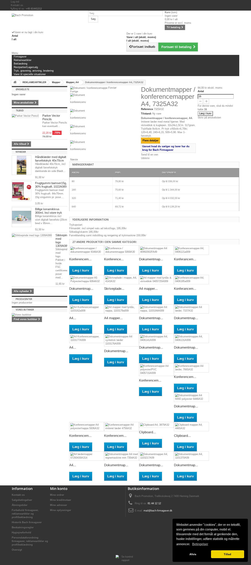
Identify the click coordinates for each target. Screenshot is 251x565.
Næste (74, 159)
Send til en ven (149, 154)
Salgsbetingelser (22, 500)
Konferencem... (80, 259)
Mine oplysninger (60, 510)
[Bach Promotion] (49, 22)
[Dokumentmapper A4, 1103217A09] (156, 456)
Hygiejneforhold (21, 532)
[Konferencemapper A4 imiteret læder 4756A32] (121, 426)
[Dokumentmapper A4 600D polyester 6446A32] (191, 397)
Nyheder (21, 152)
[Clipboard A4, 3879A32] (156, 425)
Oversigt (17, 549)
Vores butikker (25, 309)
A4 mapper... (148, 289)
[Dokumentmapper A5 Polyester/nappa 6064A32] (86, 279)
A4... (72, 318)
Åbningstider (19, 505)
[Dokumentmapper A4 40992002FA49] (156, 250)
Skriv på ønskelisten (209, 117)
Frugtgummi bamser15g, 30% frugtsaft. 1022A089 (51, 184)
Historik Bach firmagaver (27, 522)
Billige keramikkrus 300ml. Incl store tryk (48, 210)
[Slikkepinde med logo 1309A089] (32, 235)
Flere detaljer (150, 140)
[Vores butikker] (39, 315)
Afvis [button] (192, 554)
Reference (147, 109)
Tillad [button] (227, 554)
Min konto (58, 488)
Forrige (74, 91)
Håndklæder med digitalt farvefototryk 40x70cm (50, 158)
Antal (201, 91)
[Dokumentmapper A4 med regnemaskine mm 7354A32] (121, 456)
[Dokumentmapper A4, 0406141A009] (156, 338)
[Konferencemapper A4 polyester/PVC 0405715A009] (156, 369)
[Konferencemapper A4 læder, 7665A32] (191, 367)
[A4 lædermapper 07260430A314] (86, 456)
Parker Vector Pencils (51, 117)
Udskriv (145, 158)
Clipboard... (147, 432)
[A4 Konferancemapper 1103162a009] (86, 309)
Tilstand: (146, 113)
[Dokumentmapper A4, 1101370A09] (191, 456)
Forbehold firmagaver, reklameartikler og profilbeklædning (25, 514)
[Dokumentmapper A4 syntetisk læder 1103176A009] (121, 340)
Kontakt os (17, 5)
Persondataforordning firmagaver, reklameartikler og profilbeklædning (30, 541)
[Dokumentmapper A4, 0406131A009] (191, 338)
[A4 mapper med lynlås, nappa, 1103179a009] (121, 309)
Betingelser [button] (200, 544)
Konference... (114, 259)
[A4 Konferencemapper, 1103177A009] (86, 338)
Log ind (15, 1)
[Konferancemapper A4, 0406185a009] (191, 279)
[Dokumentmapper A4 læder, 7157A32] (191, 309)
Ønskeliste (22, 89)
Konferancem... (185, 259)
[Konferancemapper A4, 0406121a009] (191, 250)
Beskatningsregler (23, 527)
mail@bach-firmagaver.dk (158, 510)
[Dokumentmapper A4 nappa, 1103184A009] (156, 309)
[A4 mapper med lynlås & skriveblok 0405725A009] (156, 279)
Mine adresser (58, 505)
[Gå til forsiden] (15, 82)
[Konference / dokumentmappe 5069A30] (121, 250)
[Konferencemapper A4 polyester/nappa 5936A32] (86, 426)
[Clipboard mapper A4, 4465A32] (191, 426)
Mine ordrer (57, 494)
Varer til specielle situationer (30, 74)
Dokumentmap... (151, 259)
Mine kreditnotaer (60, 500)
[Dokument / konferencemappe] (104, 101)
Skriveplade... (114, 289)
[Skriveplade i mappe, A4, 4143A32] (121, 279)
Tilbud (20, 110)
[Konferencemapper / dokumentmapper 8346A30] (86, 250)
